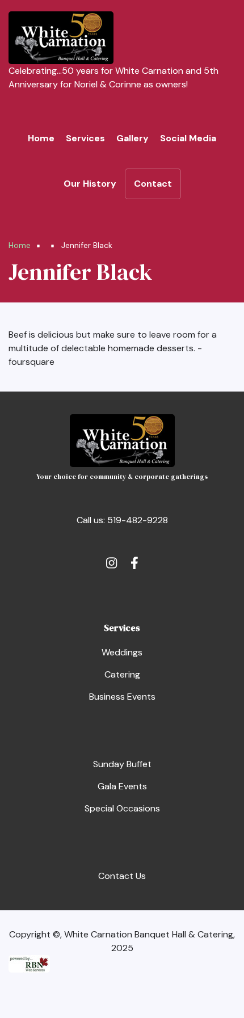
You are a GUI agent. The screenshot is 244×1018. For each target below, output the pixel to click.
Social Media (188, 138)
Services (85, 138)
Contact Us (122, 876)
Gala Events (122, 786)
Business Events (122, 696)
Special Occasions (122, 808)
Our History (90, 184)
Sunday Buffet (122, 764)
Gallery (132, 138)
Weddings (122, 652)
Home (41, 138)
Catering (122, 674)
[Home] (61, 37)
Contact (153, 184)
